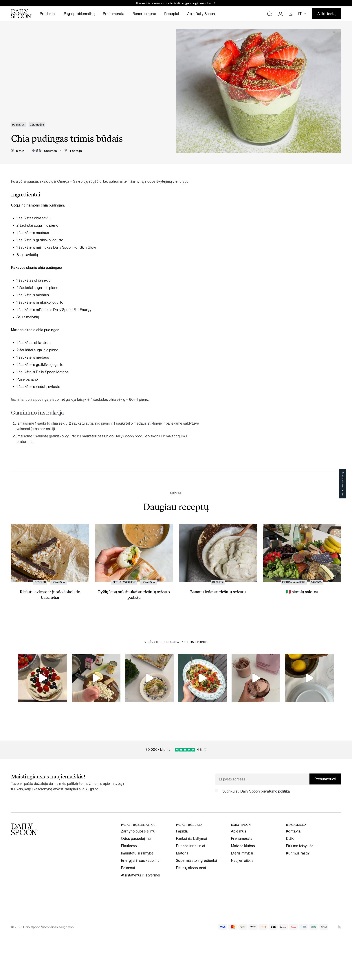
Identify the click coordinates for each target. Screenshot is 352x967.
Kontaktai (293, 831)
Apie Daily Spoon (201, 14)
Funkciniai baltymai (191, 838)
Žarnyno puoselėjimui (138, 831)
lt (300, 14)
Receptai (171, 14)
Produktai (48, 14)
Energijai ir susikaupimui (140, 860)
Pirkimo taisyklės (300, 846)
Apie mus (238, 831)
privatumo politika (275, 791)
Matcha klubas (243, 846)
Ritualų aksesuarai (191, 868)
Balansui (128, 868)
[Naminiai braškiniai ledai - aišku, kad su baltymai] (256, 678)
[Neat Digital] (339, 927)
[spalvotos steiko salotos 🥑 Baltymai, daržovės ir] (202, 678)
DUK (290, 838)
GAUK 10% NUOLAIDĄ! (342, 484)
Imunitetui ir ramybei (137, 853)
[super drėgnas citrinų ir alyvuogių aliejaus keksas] (309, 678)
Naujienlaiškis (242, 860)
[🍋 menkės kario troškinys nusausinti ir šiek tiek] (96, 678)
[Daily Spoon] (21, 13)
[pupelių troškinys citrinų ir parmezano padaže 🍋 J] (149, 678)
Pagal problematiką (79, 14)
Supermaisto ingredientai (196, 860)
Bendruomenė (144, 14)
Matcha (182, 853)
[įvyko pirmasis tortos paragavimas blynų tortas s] (42, 678)
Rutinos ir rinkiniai (190, 846)
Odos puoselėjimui (136, 838)
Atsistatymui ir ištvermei (140, 875)
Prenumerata (113, 14)
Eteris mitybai (242, 853)
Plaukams (129, 846)
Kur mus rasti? (298, 853)
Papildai (182, 831)
